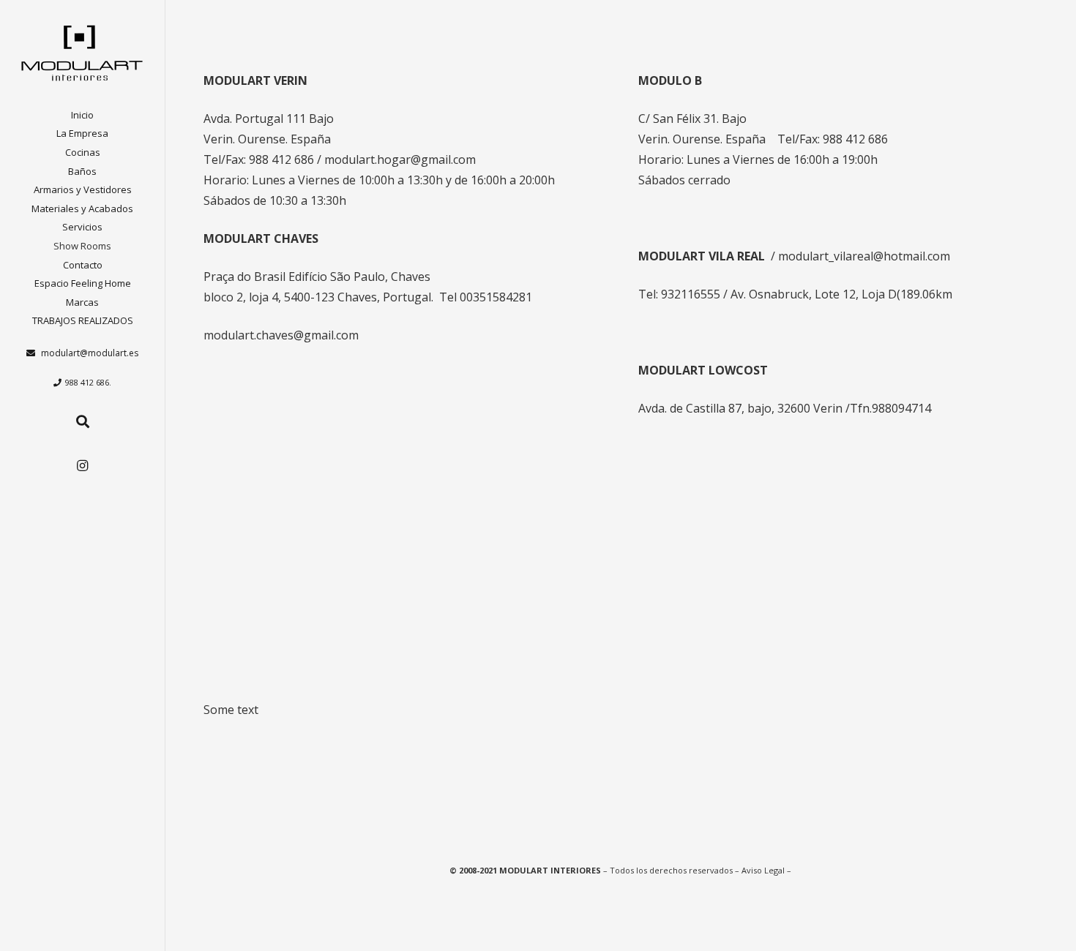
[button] (104, 154)
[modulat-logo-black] (82, 52)
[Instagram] (82, 466)
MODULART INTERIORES (550, 870)
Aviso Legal (763, 870)
